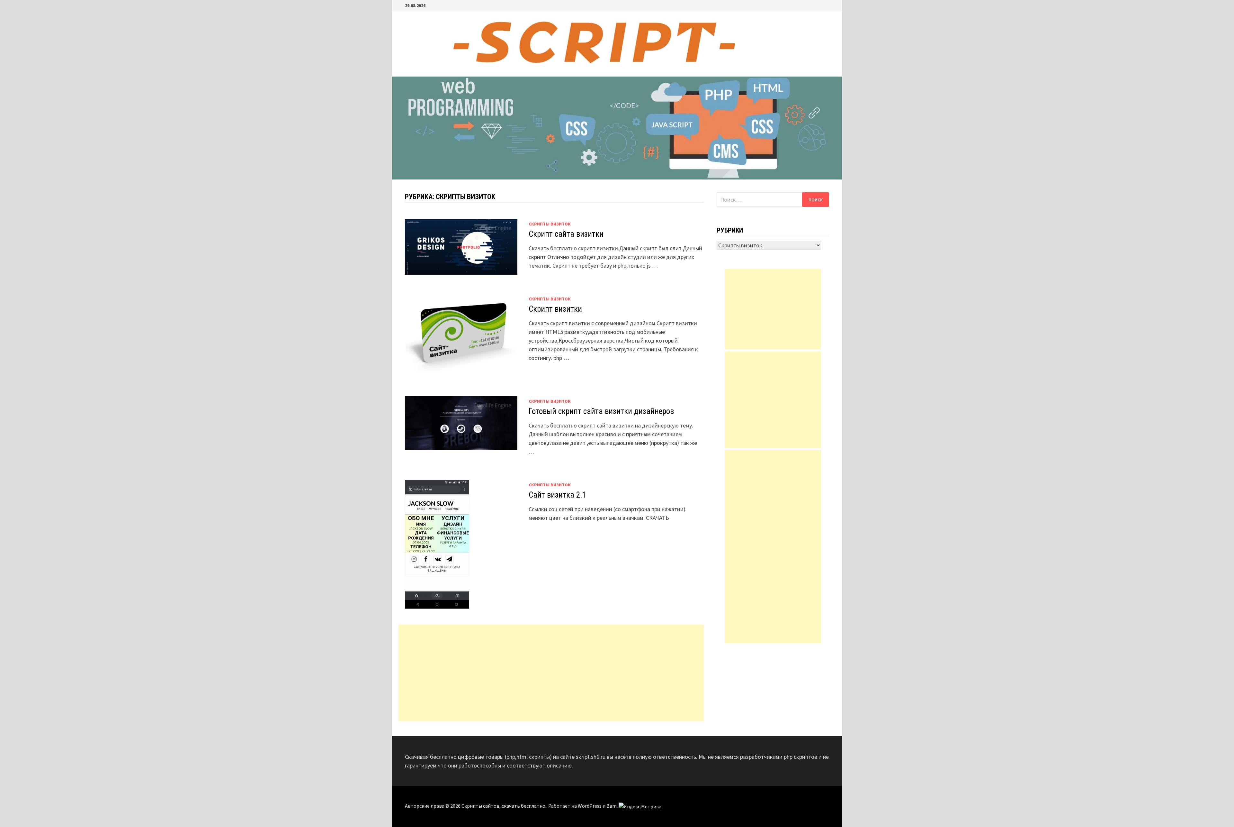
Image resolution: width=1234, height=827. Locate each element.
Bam (611, 806)
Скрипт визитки (555, 309)
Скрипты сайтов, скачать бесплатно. (503, 806)
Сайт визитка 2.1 (557, 495)
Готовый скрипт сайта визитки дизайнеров (601, 411)
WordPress (590, 806)
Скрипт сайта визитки (566, 234)
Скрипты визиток (550, 224)
